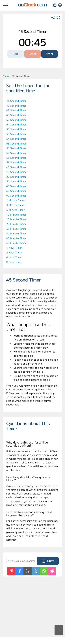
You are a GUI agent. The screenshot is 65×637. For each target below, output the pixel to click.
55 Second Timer (16, 143)
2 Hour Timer (14, 252)
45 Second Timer (16, 186)
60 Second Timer (16, 167)
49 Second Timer (16, 115)
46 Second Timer (16, 100)
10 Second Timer (16, 172)
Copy (50, 561)
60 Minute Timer (16, 243)
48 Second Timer (16, 110)
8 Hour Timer (14, 262)
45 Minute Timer (16, 238)
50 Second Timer (16, 120)
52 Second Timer (16, 129)
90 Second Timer (16, 195)
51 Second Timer (16, 124)
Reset (32, 54)
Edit (15, 54)
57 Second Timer (16, 153)
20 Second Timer (16, 176)
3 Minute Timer (15, 205)
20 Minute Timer (16, 224)
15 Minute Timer (16, 219)
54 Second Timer (16, 138)
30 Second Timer (16, 181)
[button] (53, 5)
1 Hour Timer (14, 247)
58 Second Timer (16, 157)
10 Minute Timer (16, 214)
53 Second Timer (16, 134)
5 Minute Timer (15, 209)
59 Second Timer (16, 162)
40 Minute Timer (16, 233)
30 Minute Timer (16, 228)
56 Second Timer (16, 148)
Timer (6, 76)
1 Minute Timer (15, 200)
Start (49, 54)
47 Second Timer (16, 105)
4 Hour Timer (14, 257)
